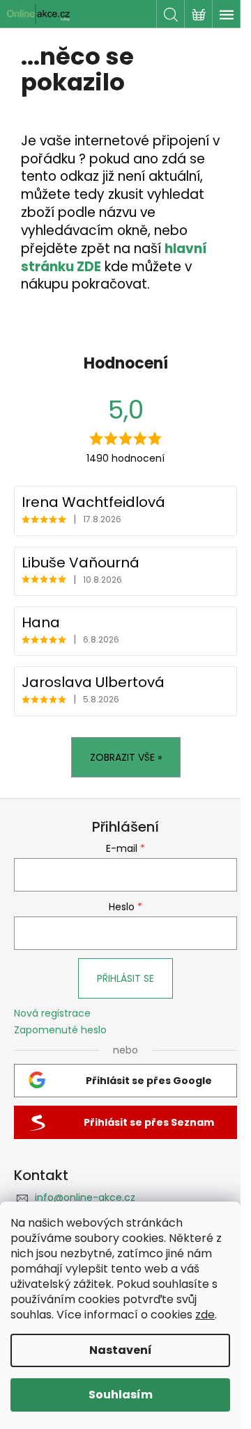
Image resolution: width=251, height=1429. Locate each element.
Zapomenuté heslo (60, 1030)
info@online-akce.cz (85, 1197)
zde (205, 1315)
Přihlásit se (125, 978)
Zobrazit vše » (126, 757)
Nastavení (120, 1350)
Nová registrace (52, 1013)
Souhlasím (121, 1395)
